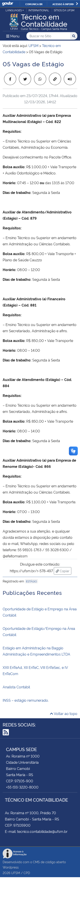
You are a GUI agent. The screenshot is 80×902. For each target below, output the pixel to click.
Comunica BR (33, 4)
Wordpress (11, 867)
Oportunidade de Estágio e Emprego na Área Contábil (40, 611)
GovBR (7, 4)
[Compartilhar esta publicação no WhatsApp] (40, 79)
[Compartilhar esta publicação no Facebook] (10, 79)
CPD (27, 873)
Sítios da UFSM (64, 10)
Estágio (31, 581)
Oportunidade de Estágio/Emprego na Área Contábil (39, 631)
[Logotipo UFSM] (14, 20)
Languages (14, 10)
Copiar (65, 570)
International (38, 10)
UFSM (15, 873)
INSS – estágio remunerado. (26, 700)
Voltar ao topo (65, 713)
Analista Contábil (16, 686)
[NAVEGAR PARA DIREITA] (77, 3)
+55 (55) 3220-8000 (22, 787)
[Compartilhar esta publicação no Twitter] (25, 79)
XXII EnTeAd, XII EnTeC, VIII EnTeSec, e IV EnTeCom (35, 670)
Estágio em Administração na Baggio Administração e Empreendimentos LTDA (36, 650)
